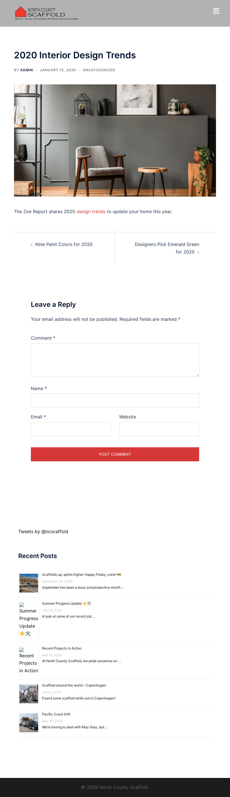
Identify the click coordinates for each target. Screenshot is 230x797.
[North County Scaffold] (46, 13)
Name (39, 388)
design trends (91, 211)
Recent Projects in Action (62, 648)
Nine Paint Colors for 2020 (64, 244)
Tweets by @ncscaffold (43, 531)
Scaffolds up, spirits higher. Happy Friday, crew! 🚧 (81, 574)
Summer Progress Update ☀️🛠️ (66, 603)
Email (38, 417)
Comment (43, 338)
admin (26, 70)
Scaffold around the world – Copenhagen (74, 685)
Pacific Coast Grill (56, 714)
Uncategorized (99, 70)
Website (127, 417)
